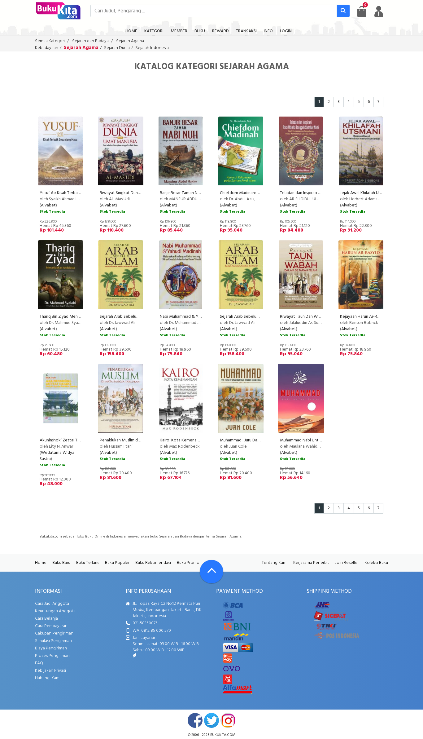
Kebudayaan (46, 47)
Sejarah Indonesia (152, 47)
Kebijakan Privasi (50, 670)
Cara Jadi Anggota (52, 603)
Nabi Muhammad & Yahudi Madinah (192, 316)
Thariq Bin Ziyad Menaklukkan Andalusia (76, 316)
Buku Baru (61, 562)
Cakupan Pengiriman (54, 633)
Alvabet (48, 205)
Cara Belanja (46, 618)
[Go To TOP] (211, 571)
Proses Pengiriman (52, 655)
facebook (195, 720)
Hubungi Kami (47, 678)
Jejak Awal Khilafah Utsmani (365, 193)
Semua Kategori (50, 41)
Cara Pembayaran (51, 626)
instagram (228, 720)
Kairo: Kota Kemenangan (183, 440)
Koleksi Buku (376, 562)
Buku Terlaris (87, 562)
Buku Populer (117, 562)
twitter (211, 720)
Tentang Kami (274, 562)
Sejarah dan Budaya (90, 41)
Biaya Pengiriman (51, 648)
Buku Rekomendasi (153, 562)
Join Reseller (347, 562)
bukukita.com (222, 735)
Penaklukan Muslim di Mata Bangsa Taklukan (140, 440)
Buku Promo (188, 562)
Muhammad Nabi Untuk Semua (308, 440)
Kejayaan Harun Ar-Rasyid (363, 316)
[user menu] (378, 11)
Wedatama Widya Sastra (57, 455)
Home (40, 562)
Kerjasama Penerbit (311, 562)
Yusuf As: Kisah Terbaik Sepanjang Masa (75, 193)
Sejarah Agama (130, 41)
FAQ (39, 663)
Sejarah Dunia (117, 47)
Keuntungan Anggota (55, 611)
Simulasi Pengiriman (53, 640)
